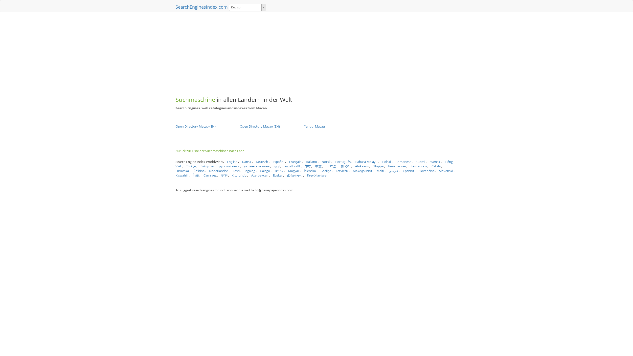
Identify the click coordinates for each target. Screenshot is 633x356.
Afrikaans (362, 166)
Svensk (435, 161)
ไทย (196, 175)
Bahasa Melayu (366, 161)
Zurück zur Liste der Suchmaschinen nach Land (210, 151)
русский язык (229, 166)
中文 (318, 166)
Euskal (277, 175)
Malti (380, 171)
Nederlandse (218, 171)
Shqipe (378, 166)
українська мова (257, 166)
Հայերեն (239, 175)
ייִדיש (224, 175)
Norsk (326, 161)
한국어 (345, 166)
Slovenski (446, 171)
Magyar (293, 171)
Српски (408, 171)
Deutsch (262, 161)
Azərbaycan (259, 175)
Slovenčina (426, 171)
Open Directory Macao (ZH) (260, 126)
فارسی (393, 171)
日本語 (331, 166)
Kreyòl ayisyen (317, 175)
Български (418, 166)
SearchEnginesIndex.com (202, 7)
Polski (386, 161)
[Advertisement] (316, 52)
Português (343, 161)
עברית (279, 171)
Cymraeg (210, 175)
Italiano (311, 161)
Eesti (236, 171)
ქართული (294, 175)
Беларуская (397, 166)
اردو (277, 166)
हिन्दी (308, 166)
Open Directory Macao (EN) (196, 126)
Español (278, 161)
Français (295, 161)
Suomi (420, 161)
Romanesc (403, 161)
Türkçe (191, 166)
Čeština (199, 171)
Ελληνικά (207, 166)
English (232, 161)
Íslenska (310, 171)
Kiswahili (182, 175)
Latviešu (342, 171)
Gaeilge (325, 171)
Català (436, 166)
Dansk (246, 161)
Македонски (362, 171)
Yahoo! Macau (314, 126)
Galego (265, 171)
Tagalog (249, 171)
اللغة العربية (292, 166)
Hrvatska (182, 171)
